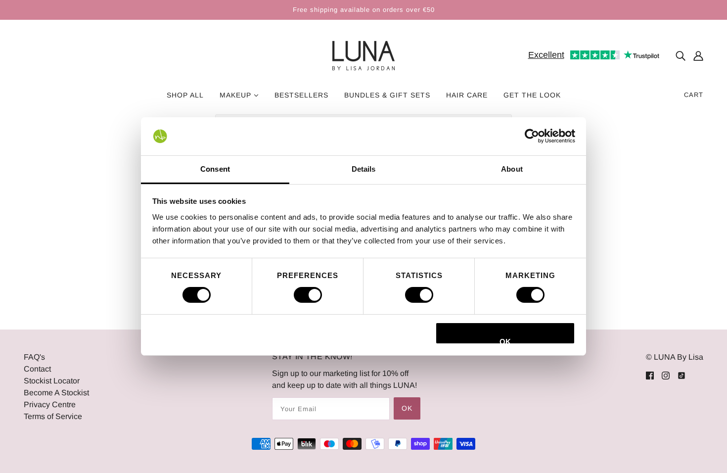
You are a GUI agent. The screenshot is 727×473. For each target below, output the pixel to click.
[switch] (308, 295)
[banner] (363, 55)
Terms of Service (53, 416)
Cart (693, 94)
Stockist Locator (52, 381)
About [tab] (512, 169)
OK (505, 340)
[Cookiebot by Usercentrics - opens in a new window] (532, 136)
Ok (407, 408)
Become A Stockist (56, 392)
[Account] (698, 56)
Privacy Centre (50, 404)
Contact (37, 369)
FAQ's (34, 357)
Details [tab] (364, 169)
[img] (680, 56)
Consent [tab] (215, 169)
